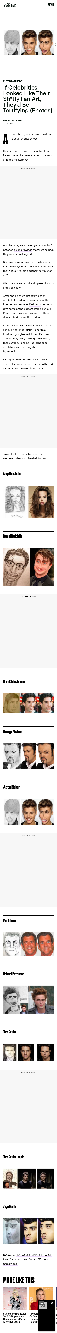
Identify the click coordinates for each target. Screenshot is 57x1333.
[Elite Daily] (10, 5)
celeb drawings (23, 249)
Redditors (35, 304)
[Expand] (41, 1303)
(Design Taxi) (10, 1263)
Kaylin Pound (14, 120)
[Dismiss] (51, 1303)
